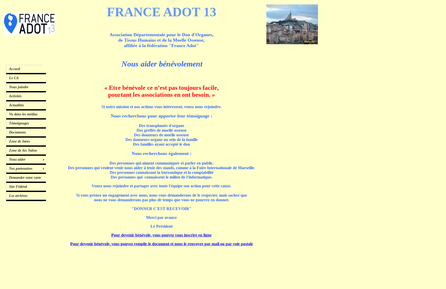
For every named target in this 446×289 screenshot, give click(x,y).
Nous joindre (18, 87)
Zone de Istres (19, 141)
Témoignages (19, 123)
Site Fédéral (18, 187)
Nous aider (17, 159)
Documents (17, 132)
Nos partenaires (20, 169)
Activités (15, 96)
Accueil (14, 69)
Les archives (18, 196)
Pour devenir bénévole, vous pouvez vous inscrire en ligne (161, 235)
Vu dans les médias (23, 114)
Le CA (14, 78)
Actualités (16, 105)
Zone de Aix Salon (23, 150)
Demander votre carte (25, 178)
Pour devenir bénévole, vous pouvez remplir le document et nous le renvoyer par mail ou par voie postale (161, 244)
